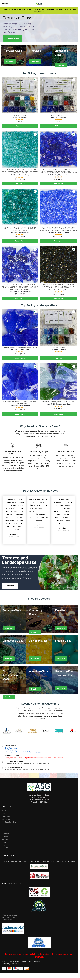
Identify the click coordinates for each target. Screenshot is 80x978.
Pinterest (5, 836)
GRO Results (14, 964)
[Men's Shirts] (13, 55)
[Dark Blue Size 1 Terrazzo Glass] (58, 149)
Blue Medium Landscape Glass (20, 405)
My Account (6, 816)
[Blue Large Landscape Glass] (20, 327)
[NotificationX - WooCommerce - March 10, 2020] (48, 968)
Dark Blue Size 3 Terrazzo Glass (20, 291)
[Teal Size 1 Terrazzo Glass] (20, 207)
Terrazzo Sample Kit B (19, 117)
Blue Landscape (8, 347)
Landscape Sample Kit (58, 347)
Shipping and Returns (9, 915)
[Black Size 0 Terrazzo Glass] (58, 264)
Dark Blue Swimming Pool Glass (66, 172)
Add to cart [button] (20, 126)
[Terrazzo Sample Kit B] (20, 95)
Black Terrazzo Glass (62, 287)
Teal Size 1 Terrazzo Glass (20, 232)
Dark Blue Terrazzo (49, 169)
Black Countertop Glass (55, 286)
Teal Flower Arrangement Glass (14, 169)
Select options (20, 183)
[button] (75, 3)
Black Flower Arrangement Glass (52, 284)
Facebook (5, 834)
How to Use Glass (8, 811)
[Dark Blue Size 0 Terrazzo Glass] (58, 207)
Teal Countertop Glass (15, 171)
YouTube (5, 848)
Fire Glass (41, 12)
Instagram (5, 845)
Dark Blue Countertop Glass (52, 171)
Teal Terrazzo (22, 172)
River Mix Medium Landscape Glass (59, 404)
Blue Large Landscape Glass (19, 349)
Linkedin (5, 839)
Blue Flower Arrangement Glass (25, 347)
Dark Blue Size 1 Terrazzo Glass (58, 175)
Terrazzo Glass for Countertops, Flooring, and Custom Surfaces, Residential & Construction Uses (36, 9)
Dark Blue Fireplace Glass (25, 286)
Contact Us (6, 819)
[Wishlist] (35, 79)
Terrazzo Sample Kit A (58, 117)
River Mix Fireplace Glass (66, 402)
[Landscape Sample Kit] (58, 327)
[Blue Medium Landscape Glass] (20, 381)
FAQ (3, 814)
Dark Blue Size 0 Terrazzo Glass (59, 232)
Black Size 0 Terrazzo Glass (58, 290)
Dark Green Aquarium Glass (19, 289)
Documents (6, 825)
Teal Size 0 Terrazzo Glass (20, 175)
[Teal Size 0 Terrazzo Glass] (20, 149)
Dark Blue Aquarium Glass (65, 169)
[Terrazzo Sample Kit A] (58, 95)
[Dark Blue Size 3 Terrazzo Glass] (20, 264)
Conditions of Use (8, 917)
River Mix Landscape (49, 402)
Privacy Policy (7, 920)
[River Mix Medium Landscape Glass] (58, 381)
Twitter (4, 842)
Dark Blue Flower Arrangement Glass (16, 284)
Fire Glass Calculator (9, 822)
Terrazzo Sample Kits (19, 115)
